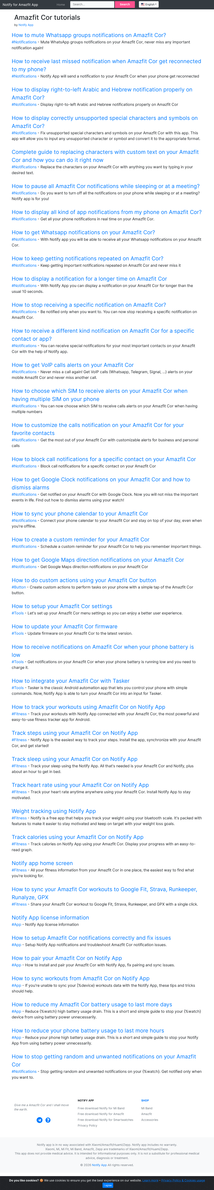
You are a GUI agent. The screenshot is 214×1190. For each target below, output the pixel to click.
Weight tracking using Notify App (54, 811)
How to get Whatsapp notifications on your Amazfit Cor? (83, 232)
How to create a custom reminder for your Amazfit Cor (80, 539)
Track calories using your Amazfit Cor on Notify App (78, 837)
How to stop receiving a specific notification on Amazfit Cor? (89, 305)
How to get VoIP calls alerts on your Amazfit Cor (73, 365)
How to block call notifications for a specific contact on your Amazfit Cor (104, 459)
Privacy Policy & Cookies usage (183, 1180)
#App (16, 924)
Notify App (26, 25)
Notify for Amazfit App (20, 5)
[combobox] (149, 4)
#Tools (18, 613)
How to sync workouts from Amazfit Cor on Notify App (81, 978)
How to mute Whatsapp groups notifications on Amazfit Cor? (89, 35)
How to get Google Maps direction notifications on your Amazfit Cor (98, 559)
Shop (145, 1100)
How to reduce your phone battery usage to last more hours (88, 1030)
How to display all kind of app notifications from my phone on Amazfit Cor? (107, 212)
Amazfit (146, 1114)
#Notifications (24, 42)
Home (61, 4)
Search (125, 4)
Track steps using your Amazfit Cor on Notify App (75, 733)
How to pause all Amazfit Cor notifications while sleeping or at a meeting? (106, 186)
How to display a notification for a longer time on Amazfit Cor (89, 278)
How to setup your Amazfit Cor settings (62, 606)
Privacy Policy (87, 1125)
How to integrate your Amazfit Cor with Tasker (71, 681)
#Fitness (19, 714)
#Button (19, 587)
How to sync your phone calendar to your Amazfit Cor (80, 513)
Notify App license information (50, 917)
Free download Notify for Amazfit (101, 1114)
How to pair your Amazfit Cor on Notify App (67, 958)
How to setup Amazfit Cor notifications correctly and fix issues (91, 938)
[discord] (47, 1120)
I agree (108, 1185)
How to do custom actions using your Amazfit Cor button (84, 580)
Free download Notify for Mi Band (101, 1108)
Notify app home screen (42, 863)
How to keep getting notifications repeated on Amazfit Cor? (87, 258)
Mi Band (146, 1108)
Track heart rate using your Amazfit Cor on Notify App (80, 785)
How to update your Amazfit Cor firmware (65, 626)
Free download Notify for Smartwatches (105, 1120)
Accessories (149, 1120)
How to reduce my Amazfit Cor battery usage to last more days (92, 1004)
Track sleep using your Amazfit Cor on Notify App (75, 759)
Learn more (150, 1180)
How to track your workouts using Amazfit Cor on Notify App (88, 707)
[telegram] (39, 1120)
